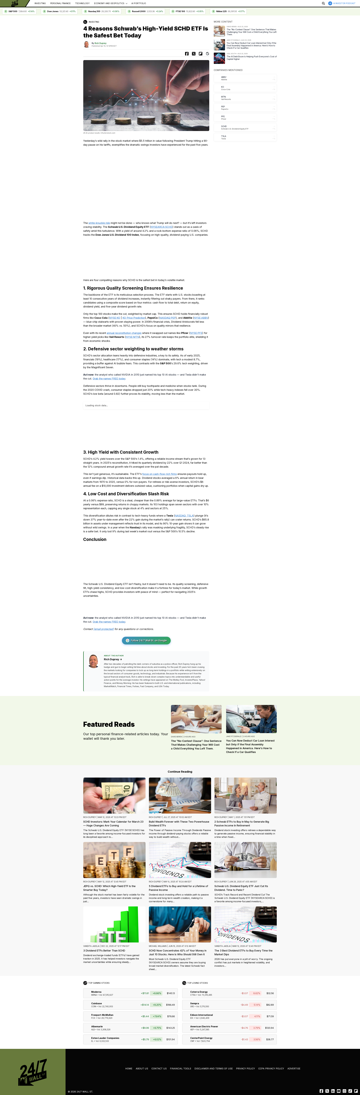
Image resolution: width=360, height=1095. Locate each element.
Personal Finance (60, 3)
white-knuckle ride (99, 222)
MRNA (94, 995)
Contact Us (159, 1068)
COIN (93, 1006)
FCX (93, 1018)
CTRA (193, 995)
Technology (82, 3)
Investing (40, 3)
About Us (142, 1068)
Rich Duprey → (113, 659)
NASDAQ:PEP (167, 317)
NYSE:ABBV (201, 317)
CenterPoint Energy (201, 1038)
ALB (93, 1029)
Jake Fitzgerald (233, 736)
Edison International (201, 1015)
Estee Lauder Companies (105, 1038)
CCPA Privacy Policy (271, 1068)
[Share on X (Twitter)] (193, 53)
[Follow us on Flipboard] (200, 53)
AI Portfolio (138, 3)
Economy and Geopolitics (109, 3)
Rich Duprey (100, 43)
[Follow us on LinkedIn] (333, 1091)
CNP (192, 1041)
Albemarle (97, 1026)
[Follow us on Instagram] (344, 1091)
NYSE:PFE (196, 333)
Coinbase (96, 1003)
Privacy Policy (245, 1068)
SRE (192, 1006)
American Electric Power (204, 1026)
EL (92, 1041)
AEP (192, 1029)
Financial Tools (180, 1068)
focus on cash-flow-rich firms (159, 474)
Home (128, 1068)
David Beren (176, 737)
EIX (191, 1018)
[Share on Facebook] (187, 53)
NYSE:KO (114, 317)
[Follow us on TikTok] (350, 1091)
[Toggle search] (323, 3)
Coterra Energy (199, 991)
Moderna (96, 991)
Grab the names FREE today (109, 378)
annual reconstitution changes (124, 333)
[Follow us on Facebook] (321, 1091)
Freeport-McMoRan (102, 1015)
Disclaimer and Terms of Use (213, 1068)
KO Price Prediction (133, 317)
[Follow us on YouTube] (338, 1091)
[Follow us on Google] (207, 53)
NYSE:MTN (132, 336)
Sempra (194, 1003)
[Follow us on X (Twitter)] (327, 1091)
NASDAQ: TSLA (184, 515)
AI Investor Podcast (344, 3)
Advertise (293, 1068)
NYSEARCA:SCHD (162, 226)
